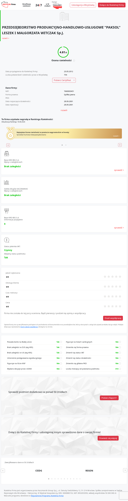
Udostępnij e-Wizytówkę (83, 5)
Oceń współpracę (113, 318)
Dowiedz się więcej (108, 438)
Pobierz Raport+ (109, 397)
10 (77, 479)
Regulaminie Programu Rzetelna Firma (47, 495)
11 (80, 479)
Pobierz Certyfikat (62, 80)
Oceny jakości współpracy (29, 327)
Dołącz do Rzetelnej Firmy (112, 5)
